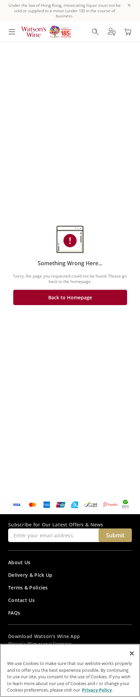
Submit (115, 535)
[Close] (131, 653)
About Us (19, 562)
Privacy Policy (97, 690)
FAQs (14, 612)
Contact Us (21, 600)
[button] (111, 32)
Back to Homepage (70, 297)
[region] (70, 670)
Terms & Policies (28, 587)
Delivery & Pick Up (30, 575)
